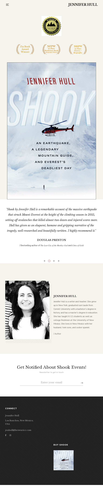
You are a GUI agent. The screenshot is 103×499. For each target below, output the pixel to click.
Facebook (5, 430)
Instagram (10, 430)
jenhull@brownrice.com (18, 425)
